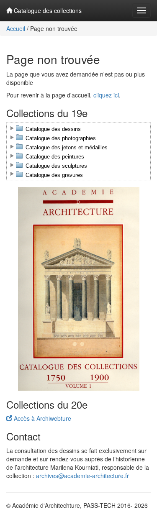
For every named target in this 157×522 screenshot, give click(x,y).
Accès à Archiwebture (41, 418)
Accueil (15, 28)
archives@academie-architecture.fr (82, 475)
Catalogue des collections (47, 10)
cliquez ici (106, 95)
